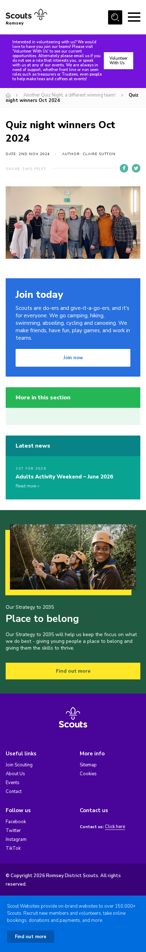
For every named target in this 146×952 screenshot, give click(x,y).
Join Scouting (19, 765)
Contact (14, 791)
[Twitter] (136, 168)
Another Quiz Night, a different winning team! (69, 95)
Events (12, 782)
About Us (15, 774)
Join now (73, 358)
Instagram (16, 839)
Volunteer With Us (119, 61)
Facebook (16, 822)
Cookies (88, 774)
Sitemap (88, 765)
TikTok (13, 848)
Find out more (73, 671)
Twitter (13, 830)
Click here (115, 827)
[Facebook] (124, 168)
